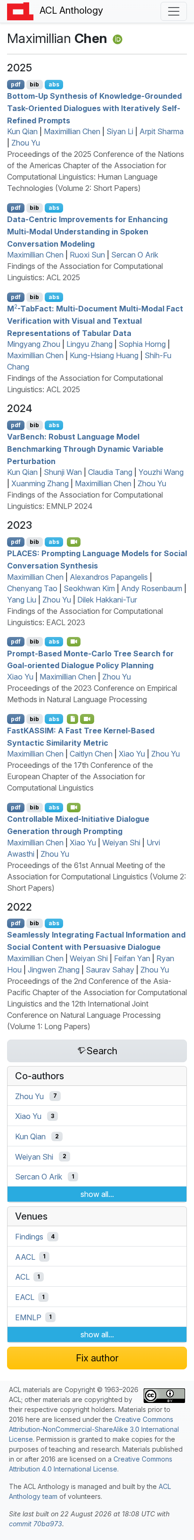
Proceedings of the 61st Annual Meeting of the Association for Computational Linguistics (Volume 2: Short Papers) (96, 876)
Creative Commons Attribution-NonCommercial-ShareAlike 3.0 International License (94, 1429)
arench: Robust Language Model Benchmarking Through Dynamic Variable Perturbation (85, 448)
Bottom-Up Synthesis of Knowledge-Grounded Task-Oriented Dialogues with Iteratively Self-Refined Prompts (94, 108)
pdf (16, 84)
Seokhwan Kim (89, 588)
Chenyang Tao (32, 588)
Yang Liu (21, 599)
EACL (24, 1297)
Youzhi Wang (161, 472)
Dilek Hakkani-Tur (107, 599)
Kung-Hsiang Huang (104, 355)
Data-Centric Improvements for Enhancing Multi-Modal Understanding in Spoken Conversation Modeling (87, 231)
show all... (97, 1194)
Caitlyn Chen (91, 753)
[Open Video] (74, 542)
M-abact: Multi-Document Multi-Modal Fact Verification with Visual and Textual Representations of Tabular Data (95, 320)
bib (34, 84)
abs (53, 84)
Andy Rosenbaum (151, 588)
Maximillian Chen (72, 131)
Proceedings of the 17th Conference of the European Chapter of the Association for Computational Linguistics (80, 776)
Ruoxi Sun (87, 254)
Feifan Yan (132, 958)
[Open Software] (73, 718)
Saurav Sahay (110, 969)
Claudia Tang (110, 472)
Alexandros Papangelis (109, 577)
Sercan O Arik (134, 254)
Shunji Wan (63, 472)
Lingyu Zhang (89, 344)
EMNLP (28, 1317)
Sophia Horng (142, 344)
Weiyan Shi (121, 842)
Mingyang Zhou (33, 344)
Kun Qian (22, 131)
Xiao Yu (20, 676)
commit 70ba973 (35, 1524)
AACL (25, 1256)
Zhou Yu (25, 142)
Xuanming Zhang (40, 483)
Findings (29, 1236)
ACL (22, 1277)
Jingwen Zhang (54, 969)
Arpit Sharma (161, 131)
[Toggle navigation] (174, 11)
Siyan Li (119, 131)
